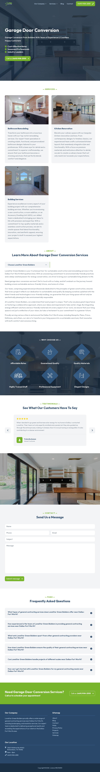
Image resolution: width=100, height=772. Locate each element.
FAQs (54, 725)
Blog (62, 4)
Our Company (39, 4)
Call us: (16, 58)
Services (52, 4)
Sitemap (55, 735)
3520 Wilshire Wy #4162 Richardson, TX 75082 (15, 749)
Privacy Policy (57, 728)
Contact (70, 4)
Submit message (13, 579)
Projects (55, 730)
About (54, 718)
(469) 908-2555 (84, 4)
